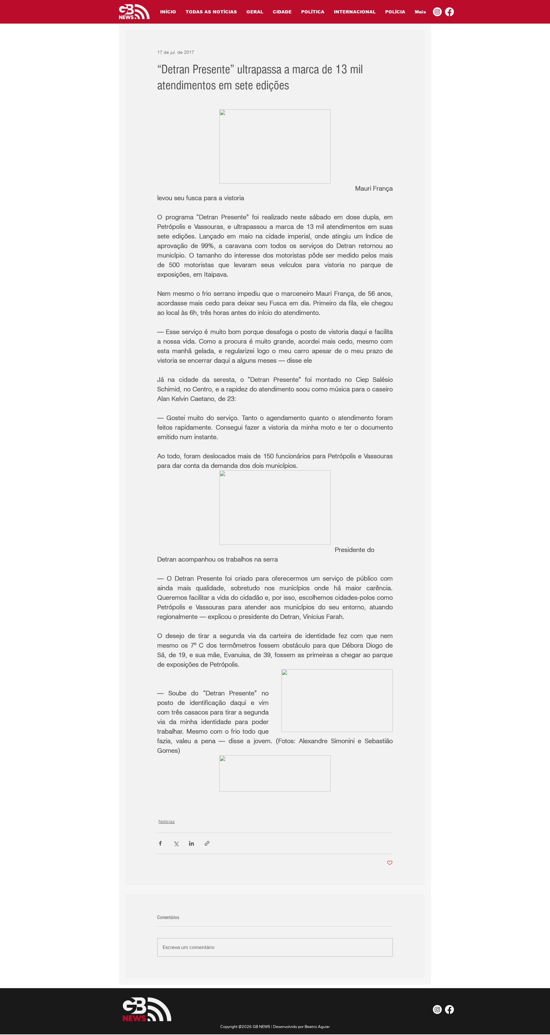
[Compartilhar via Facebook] (160, 843)
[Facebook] (449, 11)
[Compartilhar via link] (207, 843)
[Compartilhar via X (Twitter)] (176, 843)
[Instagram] (437, 11)
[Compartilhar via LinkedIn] (191, 843)
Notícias (167, 821)
